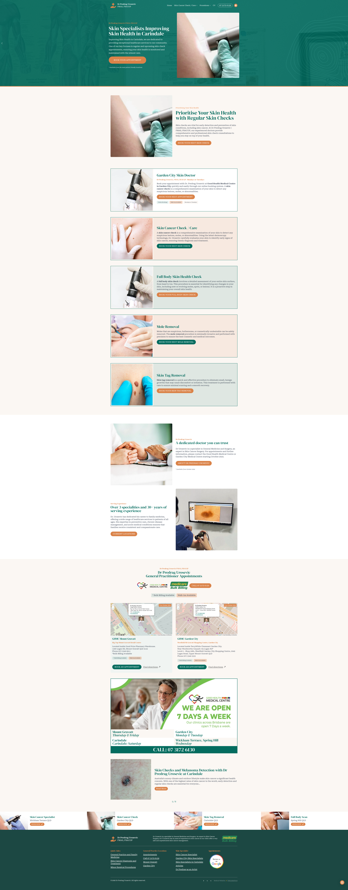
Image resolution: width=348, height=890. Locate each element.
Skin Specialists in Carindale (189, 862)
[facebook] (203, 880)
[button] (2, 43)
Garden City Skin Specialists (189, 858)
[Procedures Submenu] (210, 5)
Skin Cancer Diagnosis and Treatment (123, 862)
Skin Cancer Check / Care (185, 5)
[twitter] (207, 880)
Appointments (150, 854)
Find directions (134, 613)
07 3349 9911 (136, 612)
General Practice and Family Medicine (124, 855)
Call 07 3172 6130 (151, 858)
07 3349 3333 (201, 613)
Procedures (204, 5)
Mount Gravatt (150, 862)
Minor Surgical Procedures (123, 867)
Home (169, 5)
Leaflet (154, 635)
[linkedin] (211, 880)
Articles (179, 866)
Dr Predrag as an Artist (186, 869)
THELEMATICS (232, 880)
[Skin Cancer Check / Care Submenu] (197, 5)
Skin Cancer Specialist (186, 854)
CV (214, 5)
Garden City (149, 866)
